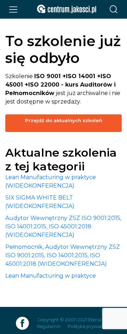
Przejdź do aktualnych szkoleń (63, 120)
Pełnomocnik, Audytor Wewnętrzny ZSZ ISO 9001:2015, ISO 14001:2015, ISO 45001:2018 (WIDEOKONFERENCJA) (62, 255)
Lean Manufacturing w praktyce (50, 275)
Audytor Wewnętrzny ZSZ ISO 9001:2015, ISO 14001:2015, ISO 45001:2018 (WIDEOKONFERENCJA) (63, 226)
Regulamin (49, 326)
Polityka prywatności (90, 326)
